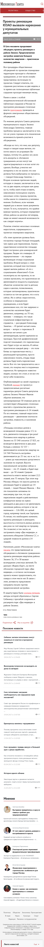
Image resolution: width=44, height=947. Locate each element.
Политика (13, 11)
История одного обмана (14, 773)
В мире (7, 916)
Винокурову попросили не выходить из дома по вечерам (20, 667)
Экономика (26, 912)
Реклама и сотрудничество (27, 919)
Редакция (12, 919)
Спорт (36, 916)
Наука (17, 916)
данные (16, 385)
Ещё (35, 944)
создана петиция (32, 592)
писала (7, 550)
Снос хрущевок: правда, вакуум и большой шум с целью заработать (22, 748)
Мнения (9, 798)
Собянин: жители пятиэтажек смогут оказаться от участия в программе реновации (19, 640)
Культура (26, 916)
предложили (16, 110)
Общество (30, 11)
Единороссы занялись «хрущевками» (19, 723)
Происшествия (36, 912)
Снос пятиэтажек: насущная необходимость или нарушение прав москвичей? (19, 694)
